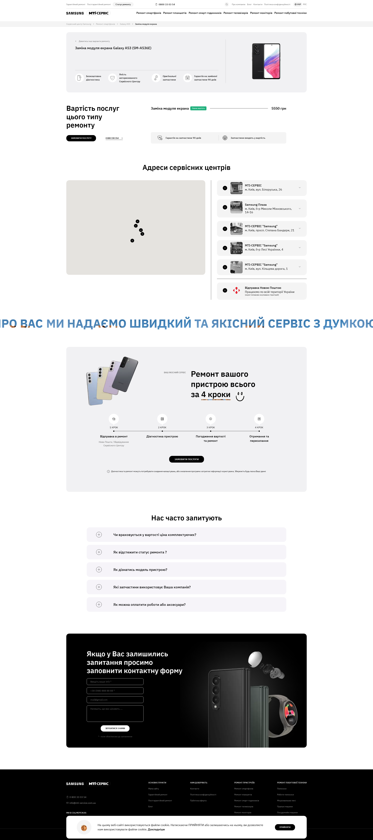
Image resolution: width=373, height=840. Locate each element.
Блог (249, 4)
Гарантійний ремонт (75, 4)
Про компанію (238, 4)
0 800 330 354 (112, 138)
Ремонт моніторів (261, 13)
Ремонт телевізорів (236, 13)
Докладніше (156, 829)
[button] (136, 226)
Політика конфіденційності (277, 4)
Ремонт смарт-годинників (205, 13)
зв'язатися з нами (115, 728)
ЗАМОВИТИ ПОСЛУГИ (186, 459)
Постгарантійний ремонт (99, 4)
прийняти (285, 827)
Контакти (257, 4)
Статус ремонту (123, 4)
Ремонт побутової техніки (290, 13)
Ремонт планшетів (174, 13)
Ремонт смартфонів (148, 13)
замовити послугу (81, 138)
